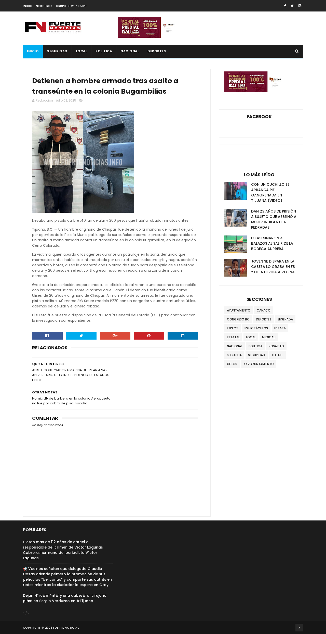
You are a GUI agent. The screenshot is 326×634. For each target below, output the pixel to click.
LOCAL (81, 51)
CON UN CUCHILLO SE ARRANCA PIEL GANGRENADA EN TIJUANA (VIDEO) (270, 192)
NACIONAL (129, 51)
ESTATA (280, 328)
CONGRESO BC (238, 319)
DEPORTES (156, 51)
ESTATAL (233, 337)
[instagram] (300, 5)
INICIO (27, 6)
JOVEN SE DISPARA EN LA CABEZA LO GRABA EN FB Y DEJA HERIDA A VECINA (273, 267)
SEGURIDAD (57, 51)
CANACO (263, 310)
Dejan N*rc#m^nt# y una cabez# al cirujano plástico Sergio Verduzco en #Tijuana (64, 598)
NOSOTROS (44, 6)
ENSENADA (285, 319)
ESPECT (232, 328)
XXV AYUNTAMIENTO (258, 364)
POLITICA (104, 51)
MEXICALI (269, 337)
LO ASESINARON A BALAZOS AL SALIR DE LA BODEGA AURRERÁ (272, 243)
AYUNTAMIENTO (238, 310)
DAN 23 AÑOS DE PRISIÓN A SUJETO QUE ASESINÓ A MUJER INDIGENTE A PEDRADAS (273, 219)
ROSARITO (276, 346)
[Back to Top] (299, 627)
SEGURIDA (234, 355)
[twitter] (292, 5)
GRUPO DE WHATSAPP (71, 6)
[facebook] (285, 5)
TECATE (277, 355)
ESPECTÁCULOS (256, 328)
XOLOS (232, 364)
